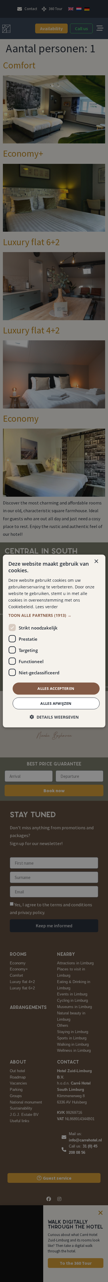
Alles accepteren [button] (55, 688)
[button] (53, 615)
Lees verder (46, 606)
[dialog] (54, 641)
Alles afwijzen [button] (56, 703)
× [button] (96, 561)
